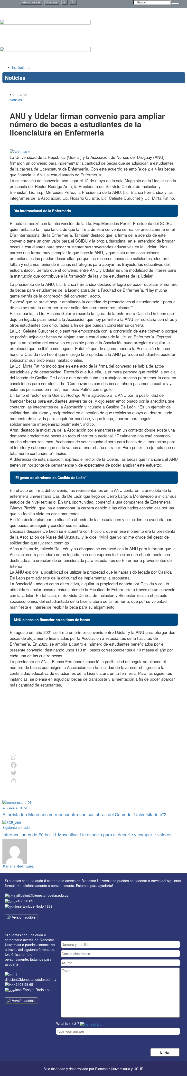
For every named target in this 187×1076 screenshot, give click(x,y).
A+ (73, 2)
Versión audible (31, 2)
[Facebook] (94, 765)
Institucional (21, 67)
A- (64, 2)
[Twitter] (94, 773)
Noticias (16, 99)
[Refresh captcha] (91, 1023)
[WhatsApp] (94, 757)
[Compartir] (94, 781)
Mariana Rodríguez (18, 866)
